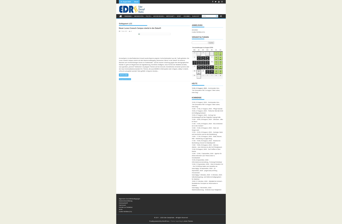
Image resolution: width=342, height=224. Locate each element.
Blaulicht (195, 16)
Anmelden (195, 30)
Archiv (121, 209)
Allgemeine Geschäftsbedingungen (129, 199)
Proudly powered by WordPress (159, 221)
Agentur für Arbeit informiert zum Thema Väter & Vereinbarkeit (207, 156)
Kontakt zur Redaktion (126, 207)
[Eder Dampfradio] (120, 16)
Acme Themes (188, 221)
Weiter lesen (124, 75)
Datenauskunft (123, 203)
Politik (148, 16)
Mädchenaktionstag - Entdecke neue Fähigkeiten (206, 190)
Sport (179, 16)
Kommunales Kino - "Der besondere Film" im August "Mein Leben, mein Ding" (206, 90)
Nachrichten (138, 16)
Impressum (122, 205)
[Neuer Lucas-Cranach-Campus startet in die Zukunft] (154, 44)
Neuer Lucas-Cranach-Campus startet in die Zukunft (140, 28)
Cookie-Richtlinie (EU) (198, 32)
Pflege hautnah (217, 109)
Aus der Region (158, 16)
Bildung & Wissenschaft (124, 79)
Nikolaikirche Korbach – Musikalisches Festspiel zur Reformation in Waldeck (207, 183)
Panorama (127, 16)
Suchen (210, 43)
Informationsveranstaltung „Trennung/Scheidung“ (207, 162)
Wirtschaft (170, 16)
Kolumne (187, 16)
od (131, 31)
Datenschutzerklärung (125, 201)
